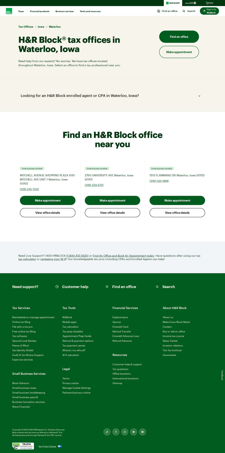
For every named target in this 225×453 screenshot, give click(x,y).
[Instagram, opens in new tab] (124, 432)
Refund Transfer (121, 331)
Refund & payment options (78, 340)
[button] (209, 11)
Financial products (39, 11)
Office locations (121, 373)
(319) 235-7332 (29, 189)
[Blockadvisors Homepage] (191, 3)
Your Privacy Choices (47, 446)
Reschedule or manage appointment (33, 317)
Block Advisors (20, 383)
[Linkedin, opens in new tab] (142, 432)
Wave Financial (21, 406)
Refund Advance (122, 340)
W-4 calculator (70, 354)
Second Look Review (24, 340)
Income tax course (173, 336)
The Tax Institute (172, 350)
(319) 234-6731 (94, 185)
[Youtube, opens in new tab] (133, 432)
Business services (65, 11)
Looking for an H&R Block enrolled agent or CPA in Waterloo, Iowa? (80, 95)
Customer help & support (127, 364)
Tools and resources (90, 11)
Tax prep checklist (72, 331)
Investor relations (173, 345)
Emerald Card (120, 326)
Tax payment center (73, 345)
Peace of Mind (20, 345)
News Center (170, 340)
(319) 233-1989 (159, 181)
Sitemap (117, 383)
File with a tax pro (22, 326)
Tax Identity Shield (22, 350)
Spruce (116, 321)
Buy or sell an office (174, 331)
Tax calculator (70, 326)
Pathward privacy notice (76, 392)
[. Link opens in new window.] (23, 446)
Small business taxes (24, 387)
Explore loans (120, 317)
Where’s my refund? (73, 350)
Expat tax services (22, 359)
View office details (47, 212)
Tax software (19, 336)
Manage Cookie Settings (76, 387)
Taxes (21, 11)
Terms (65, 378)
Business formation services (28, 401)
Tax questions (120, 369)
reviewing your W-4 (53, 259)
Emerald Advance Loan (125, 336)
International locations (125, 378)
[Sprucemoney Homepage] (210, 3)
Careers (167, 326)
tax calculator (27, 259)
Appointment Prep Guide (76, 336)
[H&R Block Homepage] (173, 3)
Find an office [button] (179, 36)
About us (168, 317)
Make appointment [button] (179, 52)
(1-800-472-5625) (77, 255)
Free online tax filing (24, 331)
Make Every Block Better (176, 321)
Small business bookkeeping (28, 392)
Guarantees (169, 354)
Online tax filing (21, 321)
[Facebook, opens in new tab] (116, 432)
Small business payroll (25, 397)
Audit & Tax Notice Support (28, 354)
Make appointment (48, 200)
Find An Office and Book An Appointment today (123, 255)
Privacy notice (70, 383)
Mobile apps (69, 321)
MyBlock (67, 317)
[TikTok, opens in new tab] (107, 432)
